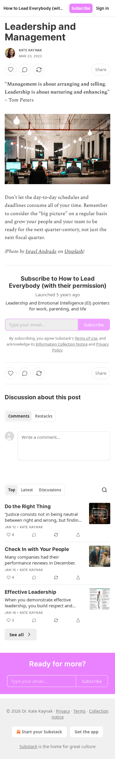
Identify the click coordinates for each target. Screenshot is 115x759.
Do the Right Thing (28, 506)
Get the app (86, 732)
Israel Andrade (41, 251)
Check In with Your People (37, 549)
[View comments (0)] (25, 70)
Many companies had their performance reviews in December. (40, 560)
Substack (28, 746)
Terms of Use (86, 338)
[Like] (11, 70)
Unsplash (73, 251)
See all (16, 634)
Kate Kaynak (30, 50)
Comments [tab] (18, 416)
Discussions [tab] (50, 490)
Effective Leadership (30, 592)
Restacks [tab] (43, 416)
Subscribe (81, 8)
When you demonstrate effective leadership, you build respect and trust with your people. (38, 602)
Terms (79, 711)
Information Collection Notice (62, 344)
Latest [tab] (27, 490)
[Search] (104, 490)
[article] (57, 520)
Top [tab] (11, 490)
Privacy (63, 711)
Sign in (102, 8)
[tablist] (30, 416)
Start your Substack (42, 732)
